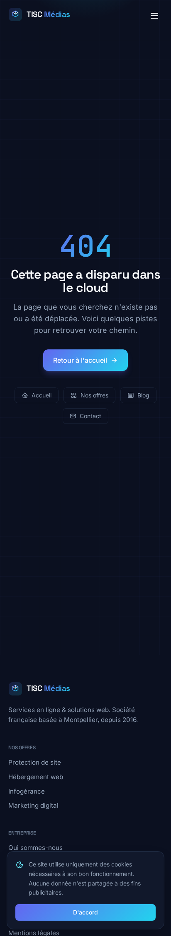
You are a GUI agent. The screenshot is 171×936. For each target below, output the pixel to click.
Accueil (41, 395)
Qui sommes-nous (35, 848)
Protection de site (34, 762)
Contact (90, 415)
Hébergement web (35, 777)
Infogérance (26, 791)
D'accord (85, 912)
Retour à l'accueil (80, 360)
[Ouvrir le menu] (154, 15)
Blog (143, 395)
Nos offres (94, 395)
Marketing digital (33, 805)
